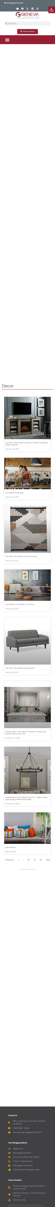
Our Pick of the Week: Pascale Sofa (20, 668)
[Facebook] (22, 8)
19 (34, 860)
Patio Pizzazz (11, 847)
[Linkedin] (32, 8)
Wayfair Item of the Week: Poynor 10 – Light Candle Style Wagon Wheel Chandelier (26, 798)
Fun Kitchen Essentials (15, 493)
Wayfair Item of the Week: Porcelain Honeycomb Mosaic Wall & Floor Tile (26, 732)
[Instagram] (37, 8)
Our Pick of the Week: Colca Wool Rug (21, 556)
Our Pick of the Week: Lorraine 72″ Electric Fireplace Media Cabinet (27, 443)
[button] (7, 40)
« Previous (9, 860)
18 (29, 860)
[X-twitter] (27, 8)
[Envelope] (17, 8)
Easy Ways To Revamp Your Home (20, 604)
